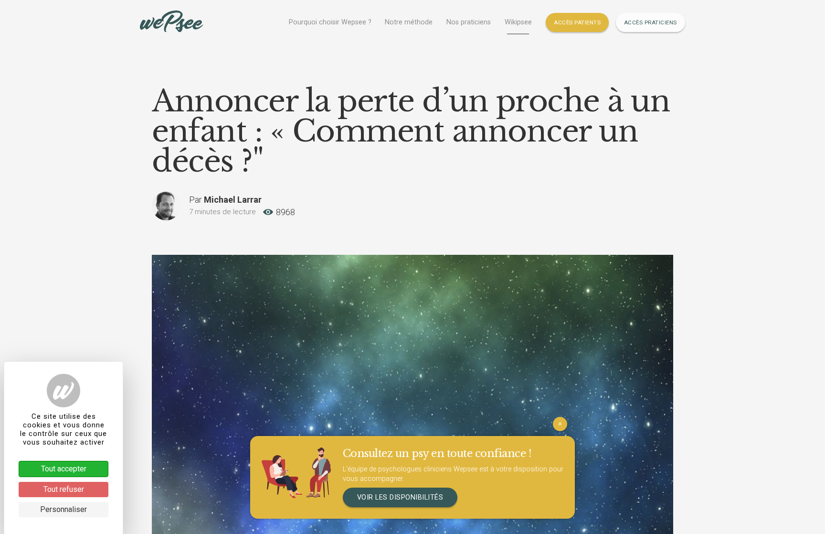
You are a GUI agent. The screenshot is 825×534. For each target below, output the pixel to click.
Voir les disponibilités (400, 497)
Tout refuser (63, 489)
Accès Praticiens (650, 22)
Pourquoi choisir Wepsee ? (330, 22)
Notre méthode (409, 22)
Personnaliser (63, 509)
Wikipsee (518, 22)
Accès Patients (577, 22)
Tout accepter (63, 468)
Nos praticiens (468, 22)
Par (225, 200)
